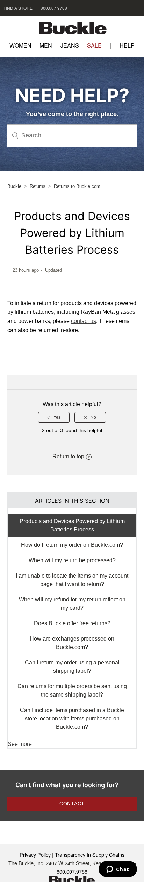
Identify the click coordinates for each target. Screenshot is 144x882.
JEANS (69, 45)
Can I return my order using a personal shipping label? (72, 666)
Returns (37, 186)
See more (20, 744)
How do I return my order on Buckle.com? (72, 545)
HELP (127, 45)
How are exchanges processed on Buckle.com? (72, 643)
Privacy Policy (35, 854)
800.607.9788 (54, 8)
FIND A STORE (18, 8)
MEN (45, 45)
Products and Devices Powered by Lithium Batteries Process (72, 525)
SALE (94, 45)
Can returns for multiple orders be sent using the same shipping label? (72, 690)
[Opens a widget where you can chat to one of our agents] (117, 870)
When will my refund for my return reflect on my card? (72, 604)
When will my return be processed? (72, 560)
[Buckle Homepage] (72, 28)
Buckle (14, 186)
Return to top (68, 456)
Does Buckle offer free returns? (72, 623)
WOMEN (20, 45)
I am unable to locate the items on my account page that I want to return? (72, 580)
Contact (72, 803)
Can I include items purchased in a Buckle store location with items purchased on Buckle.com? (72, 718)
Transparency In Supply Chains (89, 854)
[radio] (54, 417)
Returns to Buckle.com (77, 186)
